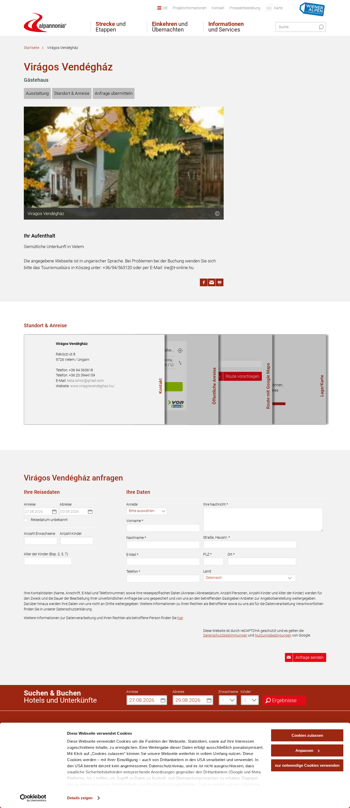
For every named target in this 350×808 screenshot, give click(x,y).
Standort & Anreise (71, 93)
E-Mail (132, 554)
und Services (226, 27)
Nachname (136, 537)
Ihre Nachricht (215, 504)
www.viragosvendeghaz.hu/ (92, 386)
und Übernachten (170, 27)
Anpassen (304, 750)
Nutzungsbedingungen (273, 635)
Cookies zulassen (307, 735)
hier (180, 618)
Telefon (133, 571)
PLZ (207, 554)
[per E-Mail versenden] (211, 282)
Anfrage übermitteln (113, 93)
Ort (231, 554)
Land (207, 571)
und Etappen (111, 27)
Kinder (246, 691)
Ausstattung (37, 93)
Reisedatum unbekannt (49, 520)
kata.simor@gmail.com (85, 381)
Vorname (134, 521)
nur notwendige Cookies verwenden (307, 765)
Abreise (65, 504)
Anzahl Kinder (71, 533)
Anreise (30, 504)
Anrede (132, 504)
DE (165, 8)
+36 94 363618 (81, 370)
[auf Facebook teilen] (204, 282)
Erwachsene (228, 691)
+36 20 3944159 (82, 375)
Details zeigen (79, 798)
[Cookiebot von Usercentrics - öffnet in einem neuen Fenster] (33, 798)
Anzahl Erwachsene (39, 533)
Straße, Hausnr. (216, 537)
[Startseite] (45, 22)
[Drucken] (219, 282)
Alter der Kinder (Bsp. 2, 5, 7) (46, 554)
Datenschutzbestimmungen (225, 635)
